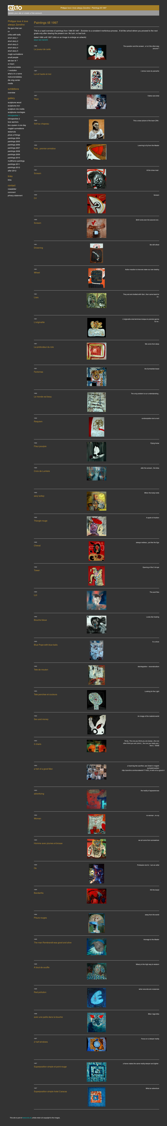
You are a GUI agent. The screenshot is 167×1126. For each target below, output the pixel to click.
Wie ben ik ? (13, 60)
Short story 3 (13, 44)
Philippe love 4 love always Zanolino (75, 7)
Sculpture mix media (16, 109)
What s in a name (15, 73)
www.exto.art (26, 1118)
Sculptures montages (16, 112)
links (9, 180)
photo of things (14, 135)
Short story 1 (13, 38)
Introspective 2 (14, 118)
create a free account (33, 13)
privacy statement (15, 195)
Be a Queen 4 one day (17, 125)
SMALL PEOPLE (13, 57)
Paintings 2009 (14, 154)
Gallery (11, 98)
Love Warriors (13, 122)
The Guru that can (15, 28)
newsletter (12, 189)
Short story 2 (13, 41)
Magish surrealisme (16, 128)
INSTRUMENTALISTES (15, 76)
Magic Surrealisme (15, 54)
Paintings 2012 (14, 167)
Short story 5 (13, 50)
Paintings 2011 (14, 164)
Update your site (14, 13)
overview (11, 92)
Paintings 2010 (14, 157)
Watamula (12, 131)
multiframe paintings (16, 161)
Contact (11, 185)
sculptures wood (14, 102)
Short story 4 (13, 47)
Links (10, 176)
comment (12, 192)
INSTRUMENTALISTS (14, 67)
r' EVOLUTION (12, 70)
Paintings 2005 (14, 141)
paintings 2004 (14, 138)
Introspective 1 (14, 115)
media (10, 83)
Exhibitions (13, 88)
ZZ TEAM (11, 63)
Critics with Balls (14, 34)
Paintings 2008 (14, 151)
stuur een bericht (41, 39)
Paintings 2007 (14, 148)
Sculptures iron (14, 105)
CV (9, 31)
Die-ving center (14, 80)
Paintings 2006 (14, 144)
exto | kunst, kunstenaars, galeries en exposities (15, 7)
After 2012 (12, 170)
